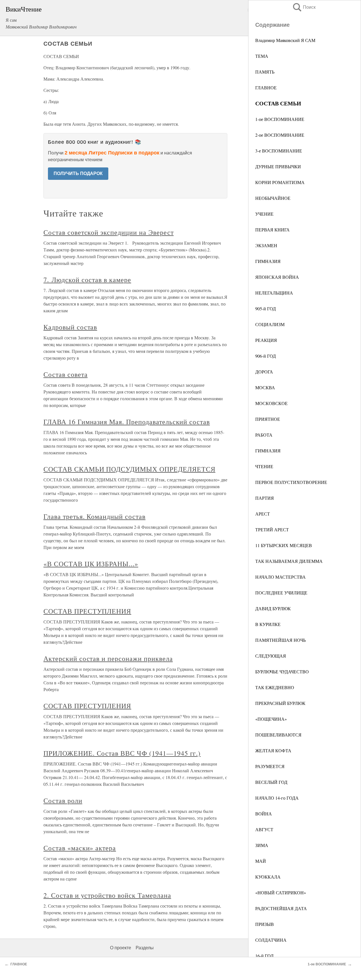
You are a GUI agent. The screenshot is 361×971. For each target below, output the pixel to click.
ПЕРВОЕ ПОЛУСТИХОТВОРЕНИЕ (291, 482)
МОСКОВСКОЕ (271, 403)
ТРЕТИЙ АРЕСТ (272, 529)
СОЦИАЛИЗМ (270, 324)
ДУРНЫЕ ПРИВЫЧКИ (278, 166)
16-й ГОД (264, 956)
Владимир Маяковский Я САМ (285, 40)
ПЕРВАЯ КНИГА (272, 230)
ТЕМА (261, 56)
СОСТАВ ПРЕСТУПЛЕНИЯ (87, 611)
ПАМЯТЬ (264, 72)
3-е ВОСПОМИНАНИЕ (278, 151)
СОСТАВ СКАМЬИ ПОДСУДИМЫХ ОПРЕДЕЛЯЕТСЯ (129, 469)
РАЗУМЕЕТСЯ (270, 766)
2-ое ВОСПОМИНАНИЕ (279, 135)
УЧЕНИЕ (264, 214)
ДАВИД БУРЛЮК (273, 608)
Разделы (145, 947)
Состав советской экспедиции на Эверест (108, 232)
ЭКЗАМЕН (266, 245)
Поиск (304, 7)
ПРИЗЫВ (264, 924)
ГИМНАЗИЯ (268, 261)
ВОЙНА (263, 814)
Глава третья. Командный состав (94, 516)
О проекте (120, 947)
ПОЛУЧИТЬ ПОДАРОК (78, 173)
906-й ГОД (265, 356)
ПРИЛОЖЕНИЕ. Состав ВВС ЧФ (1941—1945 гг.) (122, 753)
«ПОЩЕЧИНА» (271, 719)
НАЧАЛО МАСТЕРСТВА (280, 577)
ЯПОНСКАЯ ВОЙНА (277, 277)
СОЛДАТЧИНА (271, 940)
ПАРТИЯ (264, 498)
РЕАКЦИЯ (266, 340)
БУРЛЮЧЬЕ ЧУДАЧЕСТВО (282, 671)
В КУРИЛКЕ (268, 624)
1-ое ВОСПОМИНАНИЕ (279, 119)
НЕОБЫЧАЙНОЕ (272, 198)
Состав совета (65, 374)
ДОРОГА (264, 372)
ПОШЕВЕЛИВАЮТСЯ (278, 735)
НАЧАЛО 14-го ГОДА (277, 798)
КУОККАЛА (268, 877)
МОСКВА (265, 387)
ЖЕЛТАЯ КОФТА (273, 750)
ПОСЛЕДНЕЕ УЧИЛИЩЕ (281, 593)
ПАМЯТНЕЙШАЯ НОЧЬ (280, 640)
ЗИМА (261, 845)
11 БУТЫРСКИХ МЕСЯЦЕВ (283, 545)
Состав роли (62, 800)
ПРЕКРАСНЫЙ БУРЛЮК (280, 703)
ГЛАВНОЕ (266, 87)
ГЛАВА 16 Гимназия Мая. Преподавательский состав (126, 421)
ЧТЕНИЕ (264, 466)
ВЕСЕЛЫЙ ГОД (271, 782)
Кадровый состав (70, 326)
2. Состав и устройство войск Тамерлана (107, 895)
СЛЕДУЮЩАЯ (270, 656)
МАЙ (260, 861)
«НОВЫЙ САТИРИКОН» (280, 892)
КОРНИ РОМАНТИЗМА (280, 182)
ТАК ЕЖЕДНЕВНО (274, 687)
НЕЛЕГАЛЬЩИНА (274, 293)
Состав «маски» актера (79, 847)
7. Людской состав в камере (87, 279)
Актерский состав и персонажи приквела (108, 658)
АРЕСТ (262, 514)
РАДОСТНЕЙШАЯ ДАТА (281, 908)
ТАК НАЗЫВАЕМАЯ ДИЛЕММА (289, 561)
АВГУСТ (264, 829)
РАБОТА (263, 435)
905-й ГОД (265, 308)
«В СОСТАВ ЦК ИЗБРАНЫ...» (90, 563)
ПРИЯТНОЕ (267, 419)
